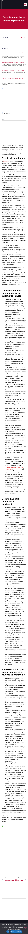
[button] (25, 4)
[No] (25, 928)
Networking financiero (11, 619)
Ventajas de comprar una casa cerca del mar (13, 70)
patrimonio (6, 161)
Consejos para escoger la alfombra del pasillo (13, 62)
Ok (8, 931)
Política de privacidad (16, 931)
